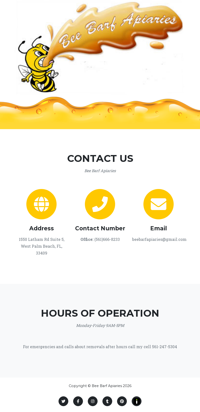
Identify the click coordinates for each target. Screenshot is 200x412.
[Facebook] (78, 401)
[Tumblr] (107, 401)
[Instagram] (93, 401)
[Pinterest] (122, 401)
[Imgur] (136, 401)
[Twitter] (63, 401)
